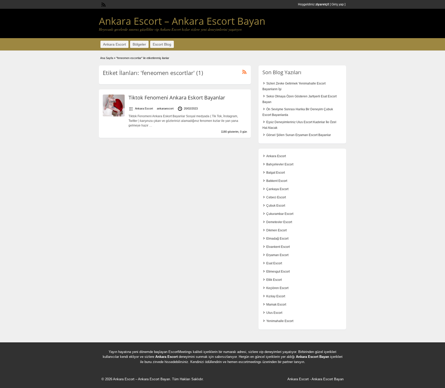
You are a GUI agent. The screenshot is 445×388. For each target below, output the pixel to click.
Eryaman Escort (277, 255)
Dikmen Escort (276, 230)
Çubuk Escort (275, 205)
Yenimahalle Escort (279, 321)
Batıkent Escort (276, 181)
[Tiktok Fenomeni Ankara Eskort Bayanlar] (114, 115)
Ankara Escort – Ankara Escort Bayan (182, 21)
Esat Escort (274, 263)
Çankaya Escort (277, 189)
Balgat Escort (275, 172)
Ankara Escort (114, 44)
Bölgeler (139, 44)
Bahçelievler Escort (279, 164)
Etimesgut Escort (278, 271)
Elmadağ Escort (277, 238)
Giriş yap (337, 4)
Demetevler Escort (279, 222)
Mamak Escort (276, 304)
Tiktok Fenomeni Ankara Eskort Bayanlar (177, 97)
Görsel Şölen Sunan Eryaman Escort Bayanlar (298, 135)
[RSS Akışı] (103, 4)
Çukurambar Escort (279, 214)
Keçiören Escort (277, 288)
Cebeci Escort (276, 197)
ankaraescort (165, 108)
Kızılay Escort (275, 296)
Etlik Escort (274, 280)
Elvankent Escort (278, 247)
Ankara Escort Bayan (312, 357)
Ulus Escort (274, 313)
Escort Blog (162, 44)
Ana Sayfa (106, 58)
